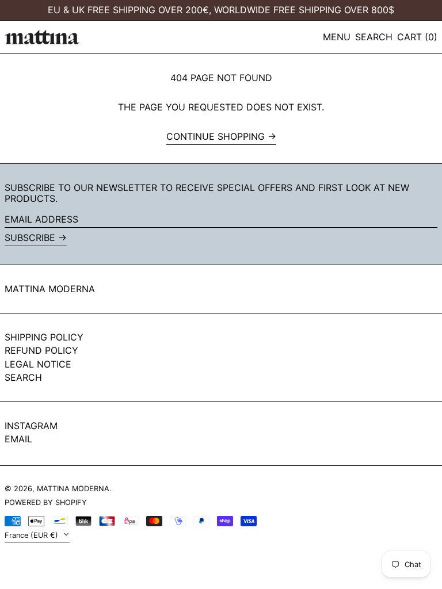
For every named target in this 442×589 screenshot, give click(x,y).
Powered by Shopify (46, 502)
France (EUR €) (32, 535)
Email (18, 439)
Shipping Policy (44, 337)
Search (23, 377)
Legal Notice (38, 364)
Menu (336, 37)
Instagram (31, 425)
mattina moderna (50, 288)
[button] (374, 37)
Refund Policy (41, 350)
